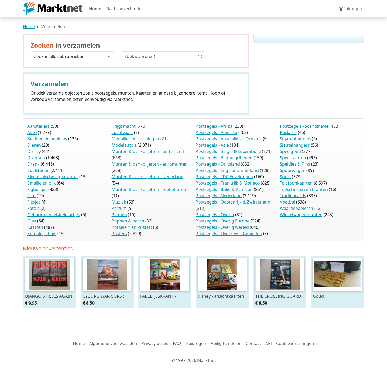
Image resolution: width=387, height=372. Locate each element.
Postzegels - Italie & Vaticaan (224, 189)
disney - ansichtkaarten (221, 296)
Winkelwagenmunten (301, 214)
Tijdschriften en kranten (304, 189)
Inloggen (352, 9)
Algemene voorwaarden (113, 343)
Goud (318, 296)
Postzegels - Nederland (219, 196)
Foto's (33, 208)
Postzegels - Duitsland (218, 164)
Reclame (288, 132)
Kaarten (35, 227)
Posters (119, 233)
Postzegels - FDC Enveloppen (224, 177)
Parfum (119, 208)
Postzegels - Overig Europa (223, 221)
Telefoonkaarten (296, 183)
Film (31, 196)
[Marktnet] (53, 8)
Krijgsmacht (124, 126)
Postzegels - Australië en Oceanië (229, 139)
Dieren (34, 145)
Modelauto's (124, 145)
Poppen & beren (128, 221)
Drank (33, 164)
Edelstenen (38, 170)
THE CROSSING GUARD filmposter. (278, 296)
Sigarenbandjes (295, 139)
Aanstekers (38, 126)
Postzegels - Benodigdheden (224, 158)
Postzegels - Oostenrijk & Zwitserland (233, 202)
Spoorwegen (292, 170)
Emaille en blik (41, 183)
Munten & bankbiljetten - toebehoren (149, 189)
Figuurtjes (37, 189)
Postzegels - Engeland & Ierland (227, 170)
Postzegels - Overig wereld (222, 227)
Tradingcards (293, 196)
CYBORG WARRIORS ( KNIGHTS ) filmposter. (104, 296)
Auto (32, 132)
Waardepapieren (296, 208)
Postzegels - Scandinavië (304, 126)
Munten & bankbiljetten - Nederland (147, 177)
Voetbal (287, 202)
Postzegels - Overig (215, 214)
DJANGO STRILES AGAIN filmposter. (48, 296)
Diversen (36, 158)
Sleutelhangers (295, 145)
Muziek (119, 202)
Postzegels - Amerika (216, 132)
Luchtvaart (122, 132)
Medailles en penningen (135, 139)
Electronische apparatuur (52, 177)
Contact (253, 343)
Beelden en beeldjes (47, 139)
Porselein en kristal (131, 227)
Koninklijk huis (41, 233)
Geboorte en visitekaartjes (53, 214)
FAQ (177, 343)
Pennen (119, 214)
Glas (31, 221)
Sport (285, 177)
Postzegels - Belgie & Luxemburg (228, 151)
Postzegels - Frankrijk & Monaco (228, 183)
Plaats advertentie (123, 9)
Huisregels (196, 343)
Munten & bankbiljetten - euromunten (150, 164)
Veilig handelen (226, 343)
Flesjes (34, 202)
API (268, 343)
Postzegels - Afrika (214, 126)
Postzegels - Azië (212, 145)
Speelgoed (290, 151)
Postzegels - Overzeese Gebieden (229, 233)
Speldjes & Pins (295, 164)
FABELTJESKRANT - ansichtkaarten (158, 296)
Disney (34, 151)
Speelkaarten (293, 158)
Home (95, 9)
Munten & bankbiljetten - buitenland (148, 151)
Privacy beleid (155, 343)
